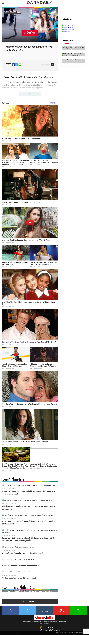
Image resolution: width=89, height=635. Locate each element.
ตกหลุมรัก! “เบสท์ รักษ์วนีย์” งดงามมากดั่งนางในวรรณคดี (22, 553)
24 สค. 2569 (5, 488)
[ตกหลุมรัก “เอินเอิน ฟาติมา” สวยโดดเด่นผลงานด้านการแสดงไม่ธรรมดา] (73, 59)
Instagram (44, 611)
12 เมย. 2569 (5, 518)
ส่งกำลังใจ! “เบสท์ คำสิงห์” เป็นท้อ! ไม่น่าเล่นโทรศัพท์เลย (21, 565)
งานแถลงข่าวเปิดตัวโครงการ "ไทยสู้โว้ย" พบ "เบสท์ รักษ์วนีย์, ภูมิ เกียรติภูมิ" (30, 591)
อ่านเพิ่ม (30, 94)
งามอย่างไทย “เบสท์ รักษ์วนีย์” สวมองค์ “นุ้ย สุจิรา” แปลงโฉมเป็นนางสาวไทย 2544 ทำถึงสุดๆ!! (28, 522)
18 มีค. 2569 (5, 535)
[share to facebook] (13, 64)
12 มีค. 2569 (5, 550)
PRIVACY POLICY (80, 632)
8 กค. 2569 (4, 503)
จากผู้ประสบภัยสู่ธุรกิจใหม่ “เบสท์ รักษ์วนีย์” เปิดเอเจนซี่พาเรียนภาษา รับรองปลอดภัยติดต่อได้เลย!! (28, 492)
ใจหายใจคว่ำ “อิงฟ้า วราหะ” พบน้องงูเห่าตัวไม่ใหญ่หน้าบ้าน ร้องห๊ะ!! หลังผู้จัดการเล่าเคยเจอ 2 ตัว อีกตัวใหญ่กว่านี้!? (28, 539)
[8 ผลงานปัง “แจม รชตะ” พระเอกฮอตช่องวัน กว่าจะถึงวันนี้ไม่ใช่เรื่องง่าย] (73, 53)
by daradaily (12, 488)
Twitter (27, 611)
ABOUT (57, 632)
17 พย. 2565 (10, 55)
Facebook (11, 611)
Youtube (61, 611)
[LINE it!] (20, 64)
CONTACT (64, 632)
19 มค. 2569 (5, 575)
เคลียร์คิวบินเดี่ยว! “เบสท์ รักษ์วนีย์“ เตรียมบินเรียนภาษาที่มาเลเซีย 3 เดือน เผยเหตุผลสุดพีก (29, 507)
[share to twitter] (16, 64)
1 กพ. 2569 (4, 562)
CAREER (71, 632)
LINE (78, 612)
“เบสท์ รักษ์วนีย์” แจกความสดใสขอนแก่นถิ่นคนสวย (20, 578)
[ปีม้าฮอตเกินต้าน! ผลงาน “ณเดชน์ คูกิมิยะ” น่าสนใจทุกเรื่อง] (73, 46)
